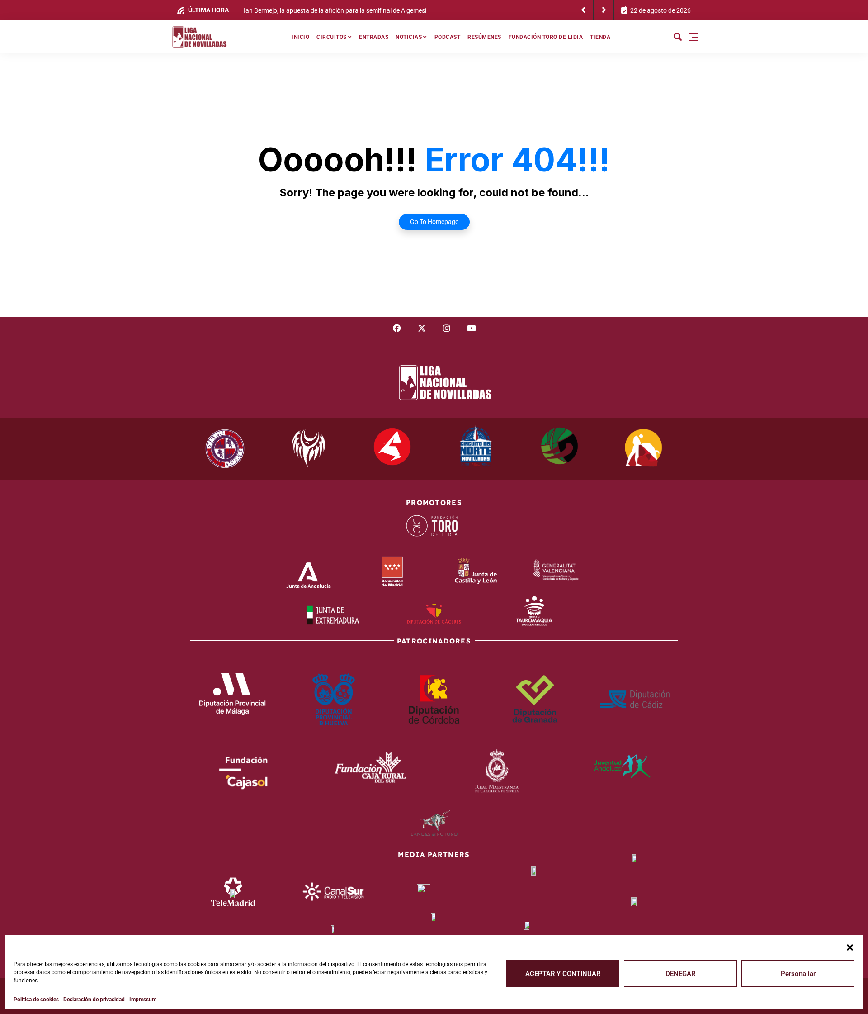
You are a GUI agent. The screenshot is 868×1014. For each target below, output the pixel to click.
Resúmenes (484, 37)
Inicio (300, 37)
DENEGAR (680, 974)
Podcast (447, 37)
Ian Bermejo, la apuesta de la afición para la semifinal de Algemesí (335, 10)
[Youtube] (471, 328)
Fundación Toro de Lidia (546, 37)
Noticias (409, 37)
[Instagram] (446, 328)
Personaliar (798, 974)
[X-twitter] (421, 328)
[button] (849, 946)
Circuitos (331, 37)
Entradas (373, 37)
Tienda (600, 37)
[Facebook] (397, 328)
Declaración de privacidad (94, 999)
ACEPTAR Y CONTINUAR (562, 974)
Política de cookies (36, 999)
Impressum (142, 999)
